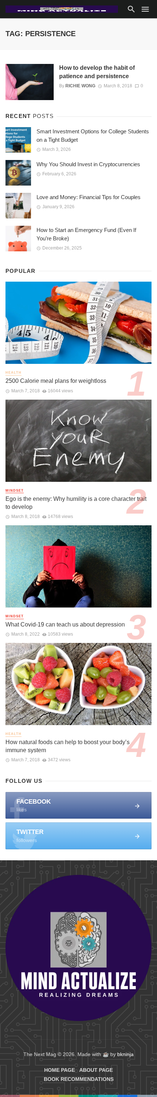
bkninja (125, 1054)
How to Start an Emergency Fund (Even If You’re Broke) (86, 234)
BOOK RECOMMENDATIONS (79, 1079)
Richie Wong (80, 85)
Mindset (14, 490)
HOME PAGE (59, 1070)
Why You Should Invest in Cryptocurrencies (88, 164)
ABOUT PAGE (96, 1070)
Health (13, 372)
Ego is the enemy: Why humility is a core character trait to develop (75, 503)
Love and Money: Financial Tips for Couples (89, 197)
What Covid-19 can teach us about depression (65, 624)
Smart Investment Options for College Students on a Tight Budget (93, 135)
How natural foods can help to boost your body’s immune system (67, 746)
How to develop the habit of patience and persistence (97, 72)
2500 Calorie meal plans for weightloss (55, 381)
